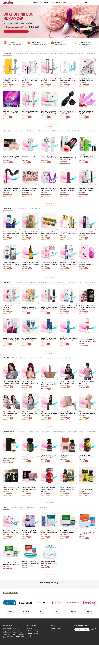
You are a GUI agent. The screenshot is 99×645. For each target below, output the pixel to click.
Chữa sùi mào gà (43, 507)
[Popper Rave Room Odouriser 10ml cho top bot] (87, 445)
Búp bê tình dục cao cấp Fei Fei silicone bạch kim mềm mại (11, 383)
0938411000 (87, 42)
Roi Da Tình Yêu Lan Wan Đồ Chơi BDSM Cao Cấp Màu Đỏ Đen (11, 190)
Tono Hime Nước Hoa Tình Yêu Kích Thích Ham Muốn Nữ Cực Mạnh (68, 264)
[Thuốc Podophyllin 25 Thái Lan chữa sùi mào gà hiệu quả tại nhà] (30, 520)
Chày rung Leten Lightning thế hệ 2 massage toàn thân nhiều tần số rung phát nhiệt (11, 80)
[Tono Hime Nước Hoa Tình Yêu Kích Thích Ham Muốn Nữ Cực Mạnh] (68, 252)
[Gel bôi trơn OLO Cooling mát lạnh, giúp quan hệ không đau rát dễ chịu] (68, 295)
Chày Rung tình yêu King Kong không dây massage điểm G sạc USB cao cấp (67, 112)
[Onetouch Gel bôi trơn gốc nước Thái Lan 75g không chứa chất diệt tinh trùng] (30, 326)
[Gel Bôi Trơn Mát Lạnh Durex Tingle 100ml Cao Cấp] (68, 326)
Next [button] (96, 21)
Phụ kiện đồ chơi (73, 131)
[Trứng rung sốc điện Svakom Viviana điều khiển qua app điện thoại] (68, 66)
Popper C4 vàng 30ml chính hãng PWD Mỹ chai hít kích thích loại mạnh (68, 489)
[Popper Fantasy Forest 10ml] (30, 445)
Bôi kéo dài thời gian (58, 432)
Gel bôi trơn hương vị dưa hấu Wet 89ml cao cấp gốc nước (87, 341)
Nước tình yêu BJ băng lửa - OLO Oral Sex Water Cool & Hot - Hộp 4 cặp (87, 307)
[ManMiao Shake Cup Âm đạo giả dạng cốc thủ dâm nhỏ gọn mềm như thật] (87, 144)
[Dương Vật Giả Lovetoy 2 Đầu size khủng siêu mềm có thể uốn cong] (49, 66)
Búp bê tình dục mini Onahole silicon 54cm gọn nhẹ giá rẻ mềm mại (29, 383)
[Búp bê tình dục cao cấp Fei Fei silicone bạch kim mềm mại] (11, 371)
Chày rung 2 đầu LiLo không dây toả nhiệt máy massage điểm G (30, 112)
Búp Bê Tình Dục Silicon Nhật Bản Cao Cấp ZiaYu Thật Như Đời (11, 413)
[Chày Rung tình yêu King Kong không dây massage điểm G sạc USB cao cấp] (68, 99)
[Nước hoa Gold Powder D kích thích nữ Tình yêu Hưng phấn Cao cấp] (68, 221)
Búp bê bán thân (52, 358)
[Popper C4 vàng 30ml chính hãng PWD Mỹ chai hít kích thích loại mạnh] (68, 475)
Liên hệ (29, 636)
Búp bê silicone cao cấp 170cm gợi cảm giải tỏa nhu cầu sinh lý (68, 383)
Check (92, 629)
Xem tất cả (49, 126)
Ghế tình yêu (31, 131)
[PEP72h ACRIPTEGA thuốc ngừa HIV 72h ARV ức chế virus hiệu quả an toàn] (87, 520)
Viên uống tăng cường (75, 432)
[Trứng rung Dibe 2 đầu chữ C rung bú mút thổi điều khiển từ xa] (11, 99)
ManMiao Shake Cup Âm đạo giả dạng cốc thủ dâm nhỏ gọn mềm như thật (86, 157)
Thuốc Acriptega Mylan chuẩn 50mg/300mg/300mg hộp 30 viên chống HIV (30, 563)
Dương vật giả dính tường (74, 53)
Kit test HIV (31, 507)
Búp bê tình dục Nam (36, 358)
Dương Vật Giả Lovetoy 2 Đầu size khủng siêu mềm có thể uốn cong (49, 80)
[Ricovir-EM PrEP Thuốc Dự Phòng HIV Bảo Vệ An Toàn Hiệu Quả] (11, 551)
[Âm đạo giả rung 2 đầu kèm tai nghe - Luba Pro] (68, 144)
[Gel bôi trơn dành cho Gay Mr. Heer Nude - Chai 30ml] (30, 295)
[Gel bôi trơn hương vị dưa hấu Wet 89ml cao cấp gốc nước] (87, 326)
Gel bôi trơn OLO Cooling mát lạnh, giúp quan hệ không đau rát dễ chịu (68, 307)
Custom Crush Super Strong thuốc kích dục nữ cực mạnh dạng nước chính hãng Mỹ (11, 233)
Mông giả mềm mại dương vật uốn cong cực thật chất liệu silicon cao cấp (67, 413)
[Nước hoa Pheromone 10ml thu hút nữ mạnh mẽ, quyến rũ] (30, 252)
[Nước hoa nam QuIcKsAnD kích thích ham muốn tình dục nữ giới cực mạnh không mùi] (11, 252)
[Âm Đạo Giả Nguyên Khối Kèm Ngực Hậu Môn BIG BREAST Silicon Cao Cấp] (30, 176)
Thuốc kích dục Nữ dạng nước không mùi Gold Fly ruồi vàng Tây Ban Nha (49, 233)
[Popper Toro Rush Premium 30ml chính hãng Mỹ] (49, 445)
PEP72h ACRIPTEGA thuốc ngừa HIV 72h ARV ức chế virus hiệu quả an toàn (87, 533)
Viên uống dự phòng (17, 507)
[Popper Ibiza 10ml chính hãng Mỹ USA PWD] (49, 475)
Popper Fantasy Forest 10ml (30, 457)
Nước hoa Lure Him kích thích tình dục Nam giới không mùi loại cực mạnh (30, 233)
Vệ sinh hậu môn (43, 131)
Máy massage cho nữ (21, 53)
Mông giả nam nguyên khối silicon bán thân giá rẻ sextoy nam (11, 157)
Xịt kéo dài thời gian (42, 432)
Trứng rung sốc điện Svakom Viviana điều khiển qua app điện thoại (68, 80)
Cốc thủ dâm (19, 131)
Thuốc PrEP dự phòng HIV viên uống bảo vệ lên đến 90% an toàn (67, 532)
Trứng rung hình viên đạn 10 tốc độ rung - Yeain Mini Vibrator (87, 190)
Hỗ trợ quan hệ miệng (25, 432)
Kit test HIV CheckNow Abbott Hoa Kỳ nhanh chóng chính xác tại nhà (49, 532)
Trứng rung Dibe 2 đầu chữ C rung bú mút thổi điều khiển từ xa (11, 112)
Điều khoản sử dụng (32, 631)
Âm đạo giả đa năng (88, 131)
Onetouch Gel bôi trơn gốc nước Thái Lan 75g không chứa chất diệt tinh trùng (29, 339)
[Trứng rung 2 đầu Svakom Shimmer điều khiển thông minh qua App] (49, 99)
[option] (49, 21)
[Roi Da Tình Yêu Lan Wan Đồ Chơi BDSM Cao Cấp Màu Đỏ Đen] (11, 176)
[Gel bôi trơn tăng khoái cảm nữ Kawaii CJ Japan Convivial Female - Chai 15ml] (49, 295)
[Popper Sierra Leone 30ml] (11, 445)
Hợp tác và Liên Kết (56, 628)
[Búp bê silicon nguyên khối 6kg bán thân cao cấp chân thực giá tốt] (87, 401)
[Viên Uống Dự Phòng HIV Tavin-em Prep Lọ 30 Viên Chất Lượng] (49, 551)
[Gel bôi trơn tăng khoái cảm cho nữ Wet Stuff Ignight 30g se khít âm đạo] (11, 326)
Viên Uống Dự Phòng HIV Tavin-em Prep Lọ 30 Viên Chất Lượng (48, 563)
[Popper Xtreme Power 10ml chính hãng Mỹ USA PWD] (11, 475)
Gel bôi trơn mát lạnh (74, 282)
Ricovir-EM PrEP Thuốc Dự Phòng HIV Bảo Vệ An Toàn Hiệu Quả (11, 564)
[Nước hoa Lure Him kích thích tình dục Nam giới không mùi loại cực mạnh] (30, 221)
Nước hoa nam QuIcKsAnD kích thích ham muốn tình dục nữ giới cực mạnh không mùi (11, 264)
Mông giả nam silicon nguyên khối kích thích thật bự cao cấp (49, 384)
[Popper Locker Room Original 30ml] (68, 445)
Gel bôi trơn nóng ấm (57, 282)
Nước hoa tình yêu (21, 208)
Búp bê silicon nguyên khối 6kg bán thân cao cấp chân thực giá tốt (87, 413)
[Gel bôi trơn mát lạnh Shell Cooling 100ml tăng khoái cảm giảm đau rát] (49, 326)
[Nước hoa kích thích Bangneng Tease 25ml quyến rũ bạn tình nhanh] (87, 252)
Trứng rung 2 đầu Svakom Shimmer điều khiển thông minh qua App (48, 112)
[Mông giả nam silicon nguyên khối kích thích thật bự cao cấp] (49, 371)
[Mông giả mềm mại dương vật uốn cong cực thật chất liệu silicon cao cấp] (68, 401)
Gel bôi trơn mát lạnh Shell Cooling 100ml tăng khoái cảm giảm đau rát (48, 339)
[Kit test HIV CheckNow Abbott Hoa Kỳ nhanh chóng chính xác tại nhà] (49, 520)
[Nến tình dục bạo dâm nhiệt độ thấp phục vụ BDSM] (68, 176)
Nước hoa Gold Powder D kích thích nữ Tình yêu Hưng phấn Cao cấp (68, 233)
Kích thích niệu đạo (58, 131)
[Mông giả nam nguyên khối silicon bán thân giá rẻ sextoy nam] (11, 144)
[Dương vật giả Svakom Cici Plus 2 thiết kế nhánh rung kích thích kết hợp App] (30, 66)
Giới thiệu (29, 628)
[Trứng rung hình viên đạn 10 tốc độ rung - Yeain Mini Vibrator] (87, 176)
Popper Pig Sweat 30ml (86, 489)
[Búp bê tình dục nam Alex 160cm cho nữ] (87, 371)
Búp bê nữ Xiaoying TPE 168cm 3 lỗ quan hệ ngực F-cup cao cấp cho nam (30, 413)
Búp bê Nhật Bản (66, 358)
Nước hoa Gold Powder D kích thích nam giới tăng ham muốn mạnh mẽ (49, 264)
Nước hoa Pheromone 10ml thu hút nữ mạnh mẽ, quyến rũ (30, 264)
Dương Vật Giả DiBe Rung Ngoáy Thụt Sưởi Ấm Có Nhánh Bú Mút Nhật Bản (86, 112)
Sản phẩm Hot (55, 631)
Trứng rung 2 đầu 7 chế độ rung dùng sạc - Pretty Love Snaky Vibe (49, 190)
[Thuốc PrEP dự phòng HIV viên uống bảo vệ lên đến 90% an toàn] (68, 520)
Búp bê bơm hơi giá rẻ (19, 358)
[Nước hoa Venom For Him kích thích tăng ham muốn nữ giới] (87, 221)
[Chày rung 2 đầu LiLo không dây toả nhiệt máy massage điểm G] (30, 99)
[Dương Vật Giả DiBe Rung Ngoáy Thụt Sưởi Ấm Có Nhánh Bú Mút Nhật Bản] (87, 99)
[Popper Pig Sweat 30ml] (87, 475)
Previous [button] (2, 21)
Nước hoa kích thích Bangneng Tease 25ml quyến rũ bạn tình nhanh (86, 264)
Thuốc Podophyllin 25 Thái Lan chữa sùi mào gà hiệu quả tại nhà (29, 532)
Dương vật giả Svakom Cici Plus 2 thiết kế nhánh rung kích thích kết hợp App (30, 80)
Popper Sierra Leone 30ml (10, 458)
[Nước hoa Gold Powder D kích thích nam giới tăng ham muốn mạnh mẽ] (49, 252)
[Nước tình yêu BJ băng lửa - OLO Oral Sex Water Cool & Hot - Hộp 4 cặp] (87, 295)
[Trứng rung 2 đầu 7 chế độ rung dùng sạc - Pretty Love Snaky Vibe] (49, 176)
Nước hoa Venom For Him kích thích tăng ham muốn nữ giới (87, 233)
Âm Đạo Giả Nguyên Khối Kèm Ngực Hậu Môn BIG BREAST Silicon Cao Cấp (29, 190)
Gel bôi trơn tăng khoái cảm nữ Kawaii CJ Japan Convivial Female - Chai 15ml (49, 308)
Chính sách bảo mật (32, 633)
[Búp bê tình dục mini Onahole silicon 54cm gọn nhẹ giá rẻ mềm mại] (30, 371)
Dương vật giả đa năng (39, 53)
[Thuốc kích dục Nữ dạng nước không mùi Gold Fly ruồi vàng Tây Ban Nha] (49, 221)
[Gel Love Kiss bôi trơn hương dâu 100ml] (11, 295)
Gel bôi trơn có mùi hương (38, 282)
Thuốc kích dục (35, 208)
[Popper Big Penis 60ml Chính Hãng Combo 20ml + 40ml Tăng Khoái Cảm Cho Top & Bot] (30, 475)
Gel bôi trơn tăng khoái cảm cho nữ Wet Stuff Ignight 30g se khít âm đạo (11, 339)
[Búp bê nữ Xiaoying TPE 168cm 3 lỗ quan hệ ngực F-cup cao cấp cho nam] (30, 401)
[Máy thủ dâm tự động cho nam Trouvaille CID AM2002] (49, 144)
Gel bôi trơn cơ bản (21, 282)
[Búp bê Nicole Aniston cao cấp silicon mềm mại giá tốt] (49, 401)
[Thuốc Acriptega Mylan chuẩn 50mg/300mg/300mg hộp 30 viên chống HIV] (30, 551)
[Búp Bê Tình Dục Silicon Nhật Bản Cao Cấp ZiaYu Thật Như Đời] (11, 401)
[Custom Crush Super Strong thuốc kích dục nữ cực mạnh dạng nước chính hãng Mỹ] (11, 221)
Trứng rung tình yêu (56, 53)
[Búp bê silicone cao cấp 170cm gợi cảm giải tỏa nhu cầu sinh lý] (68, 371)
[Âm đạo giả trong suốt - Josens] (30, 144)
